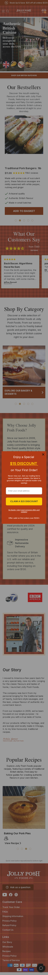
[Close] (43, 454)
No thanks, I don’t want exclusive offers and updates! (24, 511)
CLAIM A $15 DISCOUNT (24, 501)
